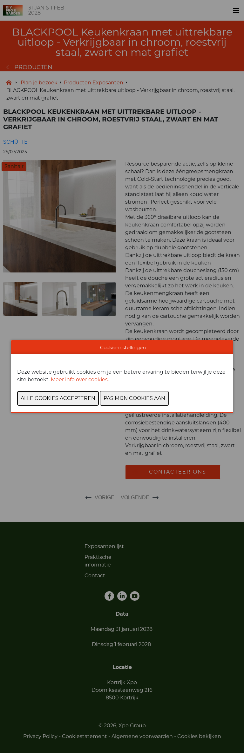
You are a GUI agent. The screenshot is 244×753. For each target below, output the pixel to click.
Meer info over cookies (79, 379)
